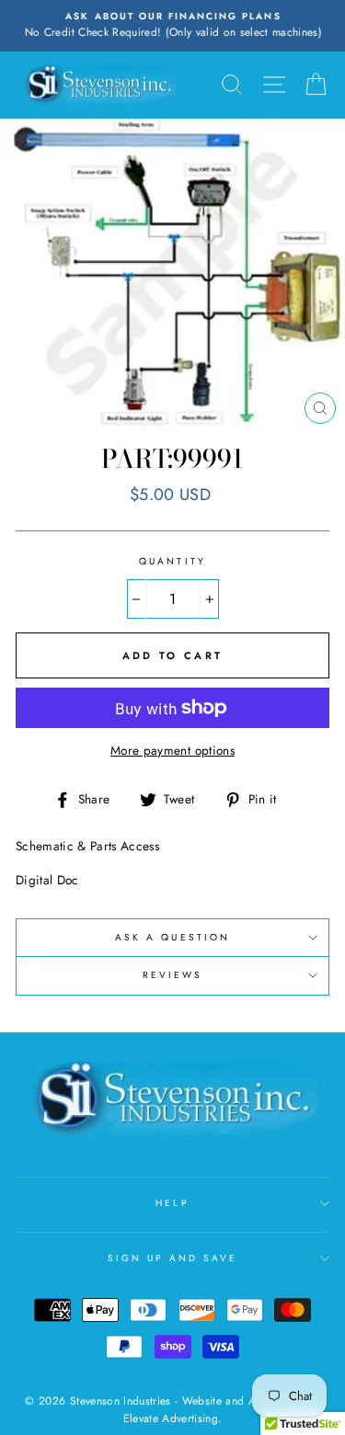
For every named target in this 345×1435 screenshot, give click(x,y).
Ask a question (172, 937)
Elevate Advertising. (173, 1418)
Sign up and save (173, 1258)
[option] (172, 25)
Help (172, 1203)
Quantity (172, 561)
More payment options (172, 750)
